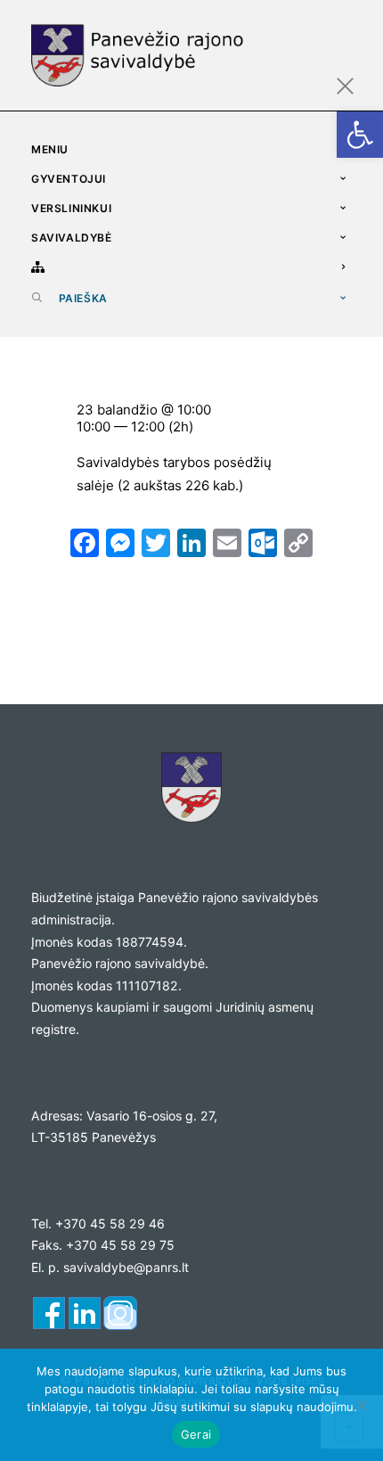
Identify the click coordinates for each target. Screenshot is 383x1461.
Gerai (196, 1434)
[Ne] (361, 1405)
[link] (360, 134)
